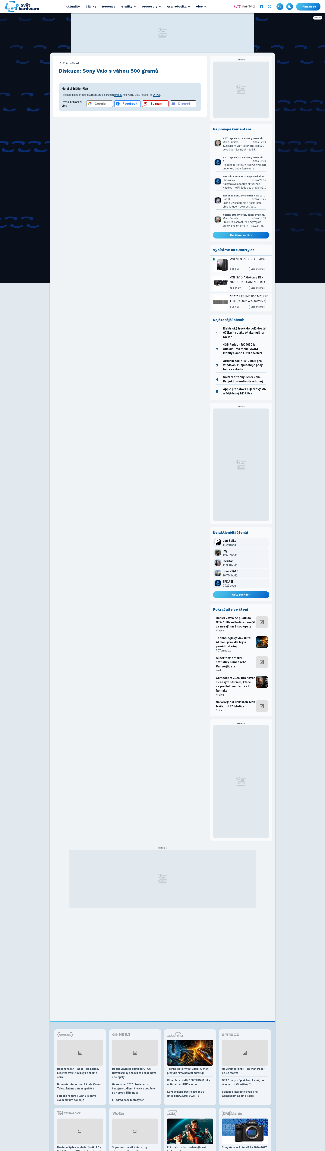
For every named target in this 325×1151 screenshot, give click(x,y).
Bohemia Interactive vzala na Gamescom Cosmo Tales (240, 1093)
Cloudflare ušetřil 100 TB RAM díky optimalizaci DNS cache (188, 1082)
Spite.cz (221, 710)
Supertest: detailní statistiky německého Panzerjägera (231, 662)
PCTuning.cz (223, 650)
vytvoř (156, 94)
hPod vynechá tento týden (128, 1099)
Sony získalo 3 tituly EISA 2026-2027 (244, 1147)
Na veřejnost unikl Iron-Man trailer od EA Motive (235, 704)
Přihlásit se (308, 6)
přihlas (118, 94)
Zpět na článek (71, 63)
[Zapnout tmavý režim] (289, 6)
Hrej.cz (220, 630)
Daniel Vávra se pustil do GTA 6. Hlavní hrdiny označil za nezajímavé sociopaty (235, 622)
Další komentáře (241, 235)
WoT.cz (220, 670)
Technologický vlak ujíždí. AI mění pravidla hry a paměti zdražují (234, 642)
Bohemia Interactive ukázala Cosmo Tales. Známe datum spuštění (79, 1086)
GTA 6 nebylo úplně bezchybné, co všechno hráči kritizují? (243, 1082)
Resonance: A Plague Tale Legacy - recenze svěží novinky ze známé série (79, 1073)
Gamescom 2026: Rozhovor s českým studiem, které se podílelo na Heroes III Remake (235, 684)
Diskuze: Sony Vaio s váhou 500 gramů (108, 71)
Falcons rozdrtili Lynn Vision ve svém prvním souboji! (76, 1097)
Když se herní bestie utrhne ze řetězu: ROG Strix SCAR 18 (185, 1093)
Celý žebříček (241, 594)
